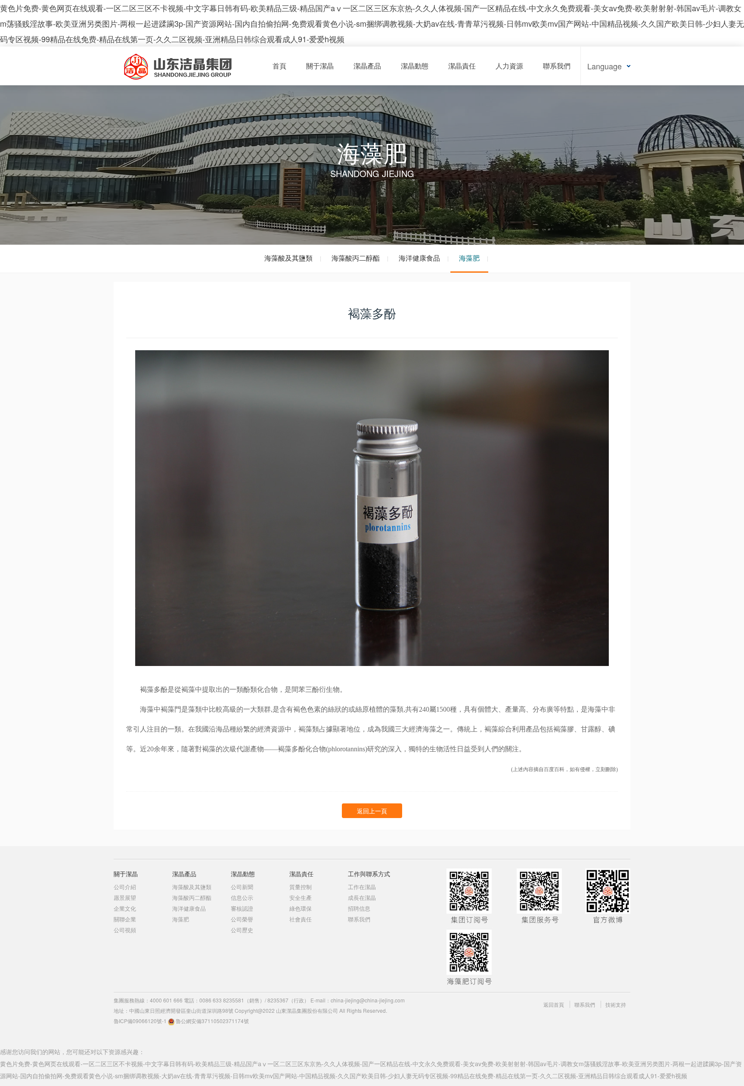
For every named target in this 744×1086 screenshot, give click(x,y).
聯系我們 (556, 66)
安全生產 (300, 897)
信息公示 (242, 897)
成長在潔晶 (362, 897)
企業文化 (125, 908)
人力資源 (509, 66)
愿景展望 (125, 897)
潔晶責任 (462, 66)
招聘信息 (359, 908)
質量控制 (300, 887)
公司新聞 (242, 887)
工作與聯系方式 (369, 873)
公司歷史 (242, 930)
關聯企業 (125, 919)
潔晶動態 (414, 66)
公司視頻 (125, 930)
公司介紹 (125, 887)
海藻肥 (469, 258)
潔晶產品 (367, 66)
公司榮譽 (242, 919)
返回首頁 (553, 1004)
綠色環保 (300, 908)
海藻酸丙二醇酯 (356, 258)
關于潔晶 (320, 66)
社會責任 (300, 919)
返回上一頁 (372, 810)
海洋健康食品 (419, 258)
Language (604, 66)
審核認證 (242, 908)
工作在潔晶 (362, 887)
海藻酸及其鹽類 (288, 258)
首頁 (279, 66)
